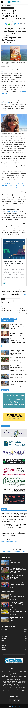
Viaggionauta (5, 71)
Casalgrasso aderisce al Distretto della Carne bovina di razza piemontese (17, 596)
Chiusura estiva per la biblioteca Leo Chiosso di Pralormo (17, 326)
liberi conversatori (5, 300)
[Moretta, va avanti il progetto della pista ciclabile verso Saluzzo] (5, 619)
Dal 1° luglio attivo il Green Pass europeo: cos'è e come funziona (13, 263)
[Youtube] (18, 700)
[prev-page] (2, 346)
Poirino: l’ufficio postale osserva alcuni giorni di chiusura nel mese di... (18, 611)
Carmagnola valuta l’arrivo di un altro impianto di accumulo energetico (18, 367)
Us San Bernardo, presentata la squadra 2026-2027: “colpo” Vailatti (18, 584)
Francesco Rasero (13, 362)
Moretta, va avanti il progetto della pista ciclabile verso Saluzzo (17, 619)
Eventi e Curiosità (10, 7)
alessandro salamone (10, 299)
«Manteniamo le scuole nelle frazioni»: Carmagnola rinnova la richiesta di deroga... (18, 570)
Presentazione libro (6, 302)
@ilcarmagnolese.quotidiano (14, 551)
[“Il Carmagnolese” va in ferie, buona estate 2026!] (5, 352)
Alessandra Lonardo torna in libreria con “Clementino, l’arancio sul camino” (18, 333)
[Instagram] (14, 700)
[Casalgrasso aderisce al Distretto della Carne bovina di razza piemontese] (5, 596)
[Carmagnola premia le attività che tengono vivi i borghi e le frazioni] (5, 376)
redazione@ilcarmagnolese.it (8, 536)
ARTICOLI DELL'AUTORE (7, 320)
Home (2, 5)
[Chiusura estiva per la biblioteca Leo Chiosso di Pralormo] (5, 326)
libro (12, 300)
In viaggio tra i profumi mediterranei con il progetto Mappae (14, 186)
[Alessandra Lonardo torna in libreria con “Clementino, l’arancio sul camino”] (5, 333)
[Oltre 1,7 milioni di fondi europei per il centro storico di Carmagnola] (5, 383)
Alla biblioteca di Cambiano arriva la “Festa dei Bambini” (6, 310)
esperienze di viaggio (13, 211)
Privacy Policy (10, 679)
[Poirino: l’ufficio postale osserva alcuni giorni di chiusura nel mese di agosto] (5, 611)
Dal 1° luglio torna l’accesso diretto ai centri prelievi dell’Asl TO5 (21, 311)
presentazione (17, 300)
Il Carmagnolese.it (16, 706)
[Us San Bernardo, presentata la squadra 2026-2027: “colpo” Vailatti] (5, 584)
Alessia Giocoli (6, 21)
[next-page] (5, 346)
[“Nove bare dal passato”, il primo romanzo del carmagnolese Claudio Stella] (5, 340)
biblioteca (18, 299)
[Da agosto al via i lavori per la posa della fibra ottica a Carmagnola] (5, 577)
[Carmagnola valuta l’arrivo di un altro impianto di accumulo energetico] (5, 367)
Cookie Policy (18, 679)
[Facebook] (10, 700)
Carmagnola (8, 5)
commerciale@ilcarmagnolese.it (9, 541)
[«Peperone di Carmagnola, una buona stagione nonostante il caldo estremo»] (5, 359)
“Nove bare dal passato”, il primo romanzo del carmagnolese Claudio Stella (18, 340)
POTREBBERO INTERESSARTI (9, 318)
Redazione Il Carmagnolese (15, 353)
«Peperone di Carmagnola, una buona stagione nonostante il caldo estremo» (17, 359)
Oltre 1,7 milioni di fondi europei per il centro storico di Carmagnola (18, 383)
